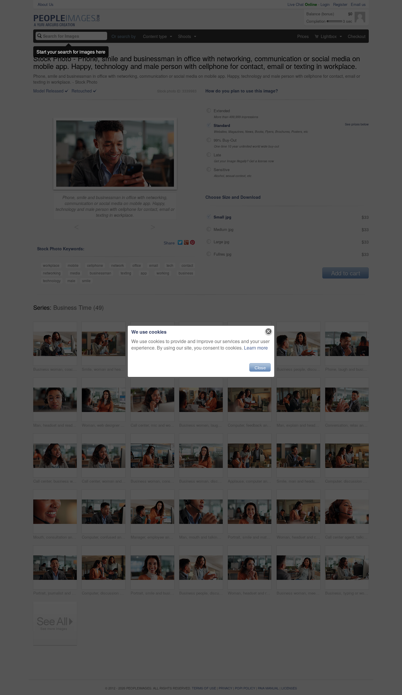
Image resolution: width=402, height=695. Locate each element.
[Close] (268, 331)
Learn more (256, 347)
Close (260, 367)
